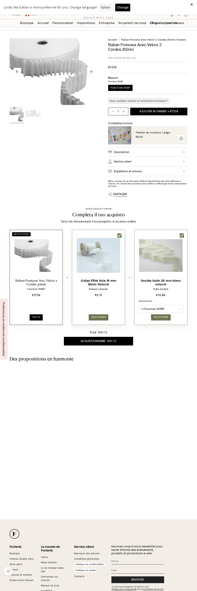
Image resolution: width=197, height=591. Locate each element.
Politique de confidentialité (90, 564)
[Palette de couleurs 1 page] (119, 135)
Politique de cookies (86, 570)
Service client (123, 161)
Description (121, 152)
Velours (14, 569)
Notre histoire (49, 562)
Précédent (17, 72)
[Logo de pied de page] (14, 534)
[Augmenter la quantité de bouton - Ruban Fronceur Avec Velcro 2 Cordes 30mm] (124, 111)
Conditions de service (153, 589)
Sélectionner (145, 301)
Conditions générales (86, 558)
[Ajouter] (181, 138)
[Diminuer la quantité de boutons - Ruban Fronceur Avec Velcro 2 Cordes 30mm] (112, 111)
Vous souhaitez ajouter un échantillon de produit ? (138, 100)
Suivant (91, 72)
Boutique (15, 553)
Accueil (112, 39)
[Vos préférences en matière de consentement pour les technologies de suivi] (3, 329)
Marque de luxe (50, 585)
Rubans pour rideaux (21, 580)
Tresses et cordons (21, 574)
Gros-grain (16, 564)
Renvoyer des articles (87, 553)
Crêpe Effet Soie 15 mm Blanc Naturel (98, 282)
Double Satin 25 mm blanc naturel (161, 282)
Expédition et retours (128, 171)
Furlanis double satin (22, 558)
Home (44, 557)
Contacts (79, 576)
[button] (63, 23)
